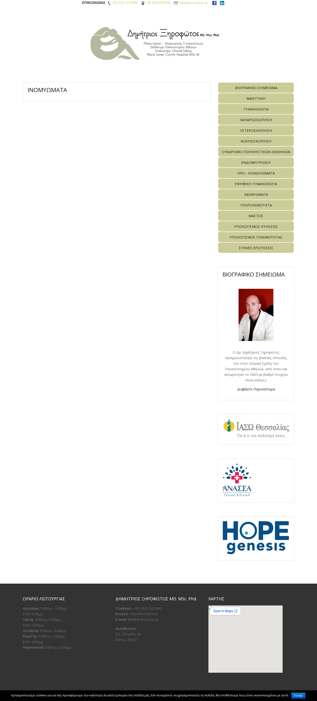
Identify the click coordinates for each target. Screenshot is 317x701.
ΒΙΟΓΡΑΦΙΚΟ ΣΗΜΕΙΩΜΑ (256, 87)
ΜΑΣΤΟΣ (256, 215)
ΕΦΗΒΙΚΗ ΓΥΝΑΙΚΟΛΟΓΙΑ (256, 183)
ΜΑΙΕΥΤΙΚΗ (255, 98)
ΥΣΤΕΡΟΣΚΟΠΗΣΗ (256, 130)
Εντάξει (298, 695)
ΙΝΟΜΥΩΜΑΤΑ (256, 194)
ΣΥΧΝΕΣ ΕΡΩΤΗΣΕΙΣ (256, 247)
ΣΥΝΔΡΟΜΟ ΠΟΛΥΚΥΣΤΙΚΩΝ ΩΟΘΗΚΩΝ (256, 151)
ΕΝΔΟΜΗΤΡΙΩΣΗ (256, 162)
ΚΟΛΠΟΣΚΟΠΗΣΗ (256, 141)
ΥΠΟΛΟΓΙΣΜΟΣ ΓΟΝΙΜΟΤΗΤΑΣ (256, 237)
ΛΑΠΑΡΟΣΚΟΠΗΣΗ (256, 119)
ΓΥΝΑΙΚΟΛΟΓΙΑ (256, 109)
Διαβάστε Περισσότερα (256, 389)
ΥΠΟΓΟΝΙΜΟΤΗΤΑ (256, 205)
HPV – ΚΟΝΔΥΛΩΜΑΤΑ (256, 173)
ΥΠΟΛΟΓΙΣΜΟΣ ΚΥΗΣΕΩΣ (256, 226)
